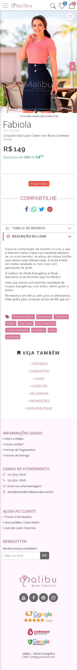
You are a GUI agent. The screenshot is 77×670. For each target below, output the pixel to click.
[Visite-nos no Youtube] (23, 597)
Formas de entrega (16, 455)
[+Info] (7, 139)
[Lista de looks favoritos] (62, 5)
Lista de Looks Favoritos (20, 528)
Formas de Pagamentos (20, 450)
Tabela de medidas (27, 228)
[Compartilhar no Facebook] (26, 209)
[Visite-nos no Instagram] (53, 597)
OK (44, 555)
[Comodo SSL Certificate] (39, 632)
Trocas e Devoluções (18, 517)
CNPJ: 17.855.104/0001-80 (38, 657)
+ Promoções (38, 401)
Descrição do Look (28, 236)
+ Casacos (38, 386)
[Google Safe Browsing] (39, 642)
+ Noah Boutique (38, 408)
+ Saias (38, 378)
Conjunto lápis (23, 316)
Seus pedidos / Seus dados (21, 522)
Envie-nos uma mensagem (24, 486)
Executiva (44, 316)
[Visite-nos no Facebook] (33, 597)
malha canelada (17, 330)
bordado (39, 330)
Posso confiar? (14, 444)
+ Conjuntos (38, 371)
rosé (52, 330)
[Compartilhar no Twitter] (42, 209)
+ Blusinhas (38, 393)
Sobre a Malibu (13, 438)
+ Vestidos (38, 363)
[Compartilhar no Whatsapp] (33, 209)
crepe (11, 323)
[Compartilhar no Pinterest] (49, 209)
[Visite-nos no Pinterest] (43, 597)
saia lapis (25, 323)
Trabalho (61, 316)
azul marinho (45, 323)
